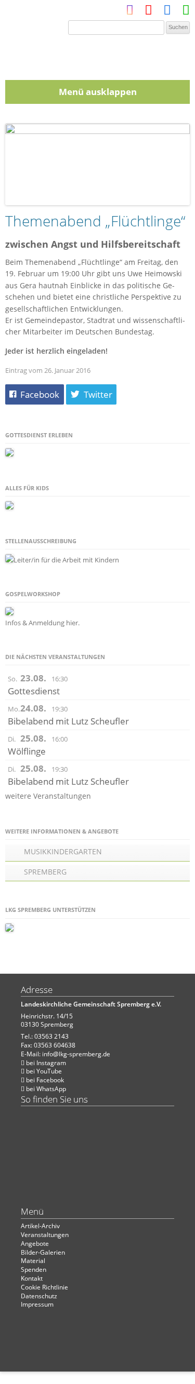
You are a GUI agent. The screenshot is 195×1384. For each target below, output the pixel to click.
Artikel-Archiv (40, 1225)
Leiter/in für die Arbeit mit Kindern (66, 560)
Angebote (35, 1243)
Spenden (33, 1269)
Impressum (37, 1304)
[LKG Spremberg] (97, 54)
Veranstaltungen (45, 1234)
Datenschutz (39, 1296)
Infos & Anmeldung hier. (42, 622)
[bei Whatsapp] (186, 12)
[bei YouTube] (148, 12)
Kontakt (32, 1278)
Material (33, 1260)
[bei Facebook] (167, 12)
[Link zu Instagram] (130, 12)
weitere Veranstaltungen (48, 796)
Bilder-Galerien (43, 1252)
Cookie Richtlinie (44, 1287)
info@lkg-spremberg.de (76, 1054)
